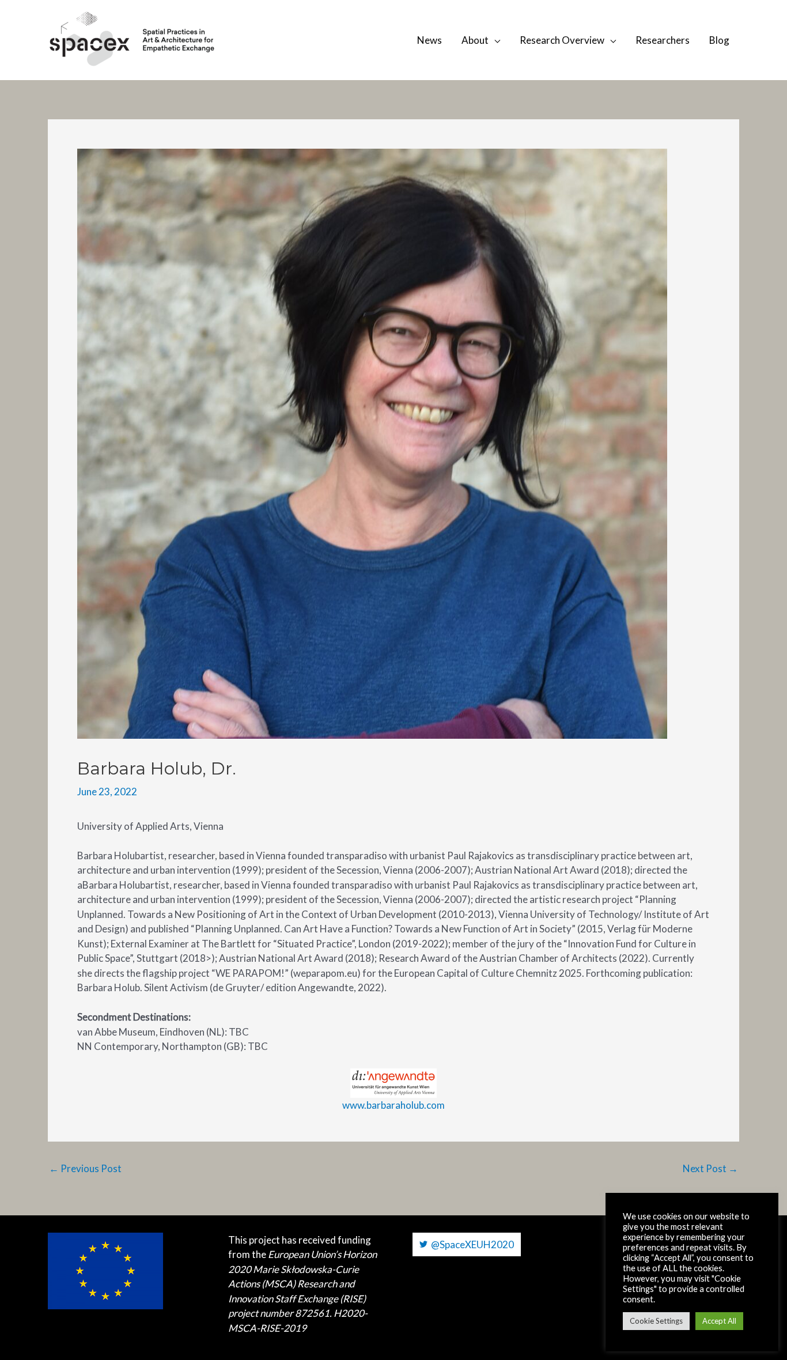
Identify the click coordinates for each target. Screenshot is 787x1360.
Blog (719, 40)
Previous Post (85, 1168)
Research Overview (562, 40)
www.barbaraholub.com (393, 1105)
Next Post (710, 1168)
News (429, 40)
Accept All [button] (719, 1320)
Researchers (662, 40)
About (475, 40)
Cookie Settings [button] (656, 1320)
